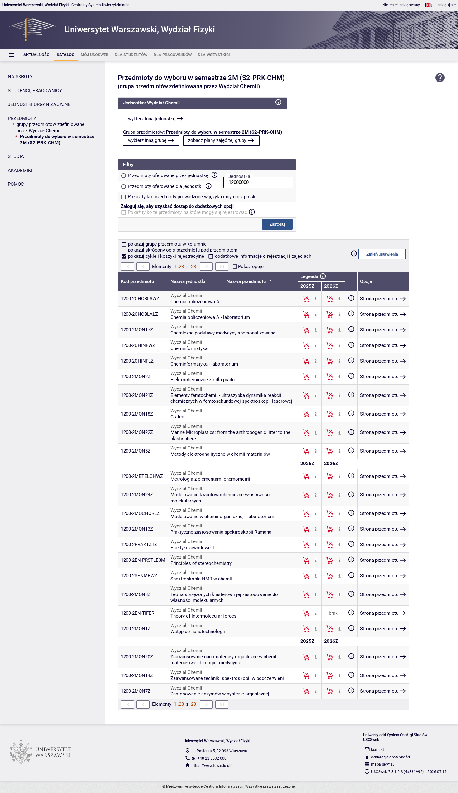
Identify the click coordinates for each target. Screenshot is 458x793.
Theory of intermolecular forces (203, 616)
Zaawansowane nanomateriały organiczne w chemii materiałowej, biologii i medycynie (224, 660)
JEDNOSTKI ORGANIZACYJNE (39, 104)
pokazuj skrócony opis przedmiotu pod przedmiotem (182, 250)
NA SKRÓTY (20, 76)
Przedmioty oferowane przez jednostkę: (168, 175)
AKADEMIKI (20, 170)
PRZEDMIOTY (22, 118)
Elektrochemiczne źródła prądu (202, 379)
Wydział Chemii (163, 103)
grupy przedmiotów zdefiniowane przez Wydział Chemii (50, 127)
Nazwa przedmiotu (247, 281)
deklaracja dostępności (390, 757)
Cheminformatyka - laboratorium (204, 364)
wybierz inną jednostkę (151, 119)
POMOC (16, 184)
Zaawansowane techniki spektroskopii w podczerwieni (227, 678)
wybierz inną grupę (147, 140)
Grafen (177, 417)
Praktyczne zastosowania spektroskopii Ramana (220, 532)
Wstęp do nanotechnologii (197, 631)
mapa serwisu (383, 764)
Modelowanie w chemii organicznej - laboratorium (222, 516)
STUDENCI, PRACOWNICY (35, 91)
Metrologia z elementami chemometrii (210, 479)
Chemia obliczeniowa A (194, 302)
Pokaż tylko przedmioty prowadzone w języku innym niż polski (192, 196)
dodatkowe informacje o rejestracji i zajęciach (262, 256)
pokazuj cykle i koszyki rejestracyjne (166, 256)
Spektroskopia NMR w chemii (201, 579)
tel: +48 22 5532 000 (209, 758)
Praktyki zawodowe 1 (192, 547)
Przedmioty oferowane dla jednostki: (165, 186)
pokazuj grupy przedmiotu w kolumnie (167, 244)
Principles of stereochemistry (201, 563)
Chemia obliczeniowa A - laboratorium (210, 317)
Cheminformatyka (189, 348)
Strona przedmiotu (379, 298)
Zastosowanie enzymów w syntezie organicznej (219, 694)
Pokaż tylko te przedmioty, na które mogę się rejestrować (187, 212)
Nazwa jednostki (187, 281)
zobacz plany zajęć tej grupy (217, 140)
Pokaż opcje (251, 266)
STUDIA (16, 156)
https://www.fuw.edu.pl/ (212, 765)
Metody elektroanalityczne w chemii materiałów (220, 454)
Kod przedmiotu (137, 281)
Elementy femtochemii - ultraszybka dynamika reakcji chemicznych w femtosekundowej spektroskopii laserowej (231, 398)
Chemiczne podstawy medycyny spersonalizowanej (223, 333)
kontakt (377, 749)
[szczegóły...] (316, 298)
